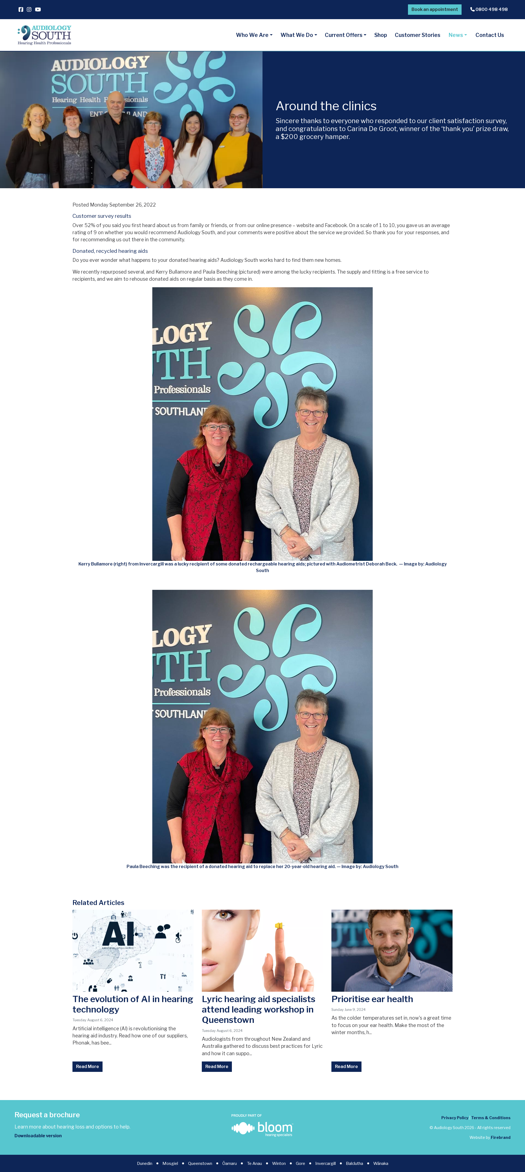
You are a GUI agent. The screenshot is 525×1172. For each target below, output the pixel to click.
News (455, 35)
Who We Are (252, 35)
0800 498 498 (491, 9)
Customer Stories (417, 35)
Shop (380, 35)
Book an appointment (435, 9)
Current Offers (343, 35)
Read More (87, 1066)
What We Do (297, 35)
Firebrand (501, 1137)
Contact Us (490, 35)
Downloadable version (38, 1135)
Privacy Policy (454, 1117)
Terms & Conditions (491, 1117)
